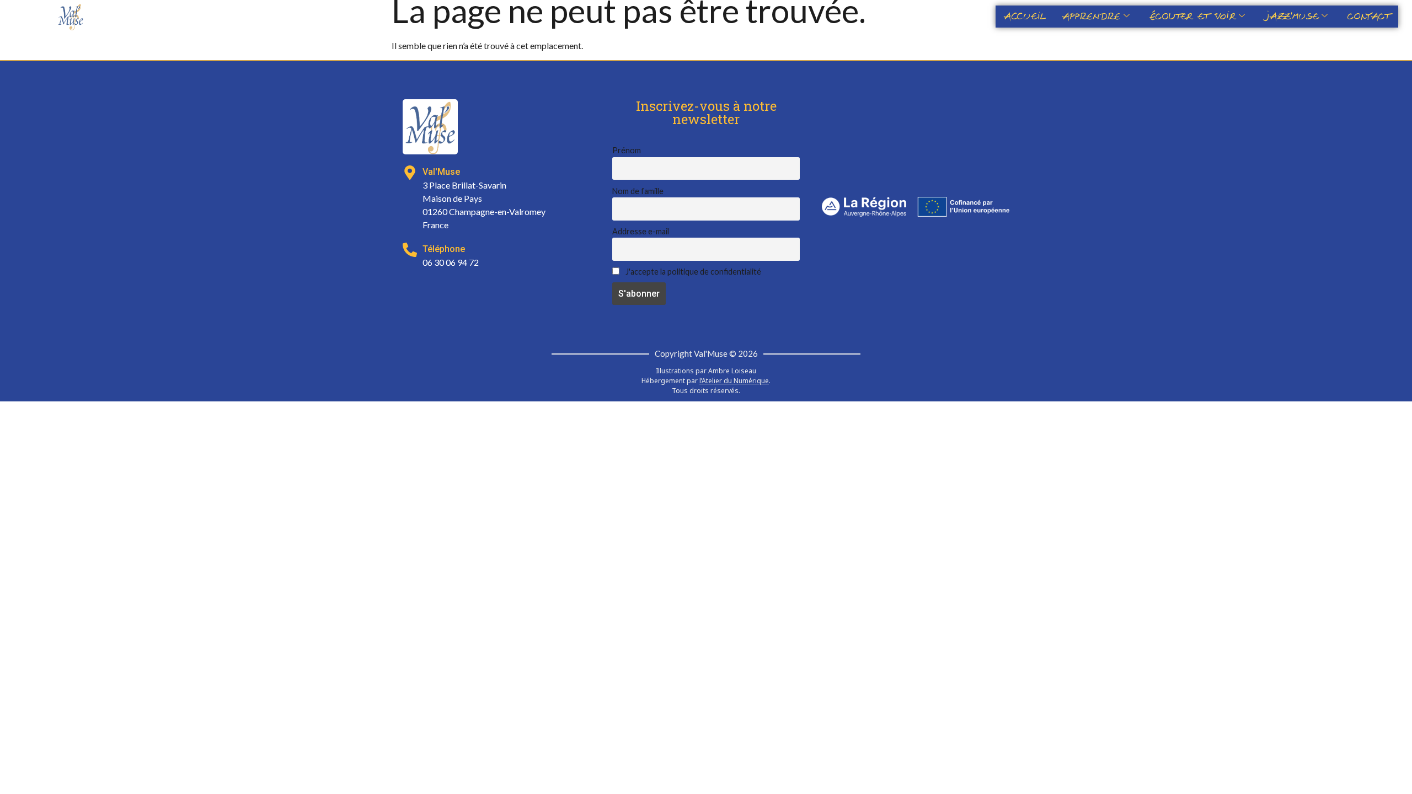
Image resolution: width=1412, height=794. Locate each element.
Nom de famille (638, 191)
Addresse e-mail (640, 231)
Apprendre (1091, 16)
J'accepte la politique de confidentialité (692, 271)
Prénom (626, 150)
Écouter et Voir (1192, 16)
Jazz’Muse (1291, 16)
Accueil (1025, 16)
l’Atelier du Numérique (734, 380)
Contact (1368, 16)
